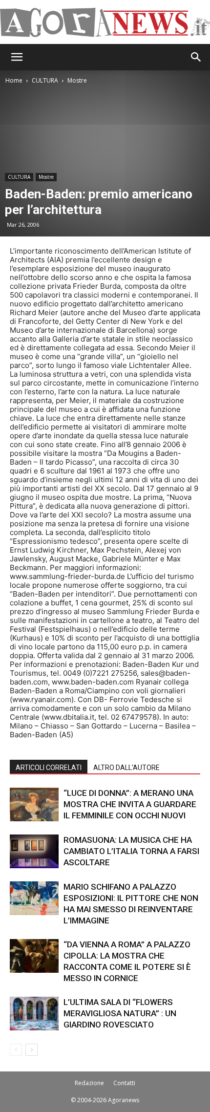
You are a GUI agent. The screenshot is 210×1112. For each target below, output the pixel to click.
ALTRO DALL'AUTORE (126, 767)
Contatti (124, 1083)
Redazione (89, 1083)
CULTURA (45, 80)
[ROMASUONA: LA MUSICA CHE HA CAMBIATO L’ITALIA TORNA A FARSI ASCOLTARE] (34, 851)
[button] (16, 57)
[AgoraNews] (105, 22)
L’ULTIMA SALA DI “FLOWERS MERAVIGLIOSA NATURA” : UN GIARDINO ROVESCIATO (119, 1013)
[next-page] (31, 1050)
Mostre (77, 80)
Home (13, 80)
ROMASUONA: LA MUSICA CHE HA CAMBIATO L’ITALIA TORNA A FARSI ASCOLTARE (131, 851)
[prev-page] (16, 1050)
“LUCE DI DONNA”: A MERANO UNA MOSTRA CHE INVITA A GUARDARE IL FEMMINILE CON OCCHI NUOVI (129, 804)
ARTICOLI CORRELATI (49, 767)
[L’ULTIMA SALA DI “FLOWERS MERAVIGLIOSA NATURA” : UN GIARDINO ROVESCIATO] (34, 1013)
